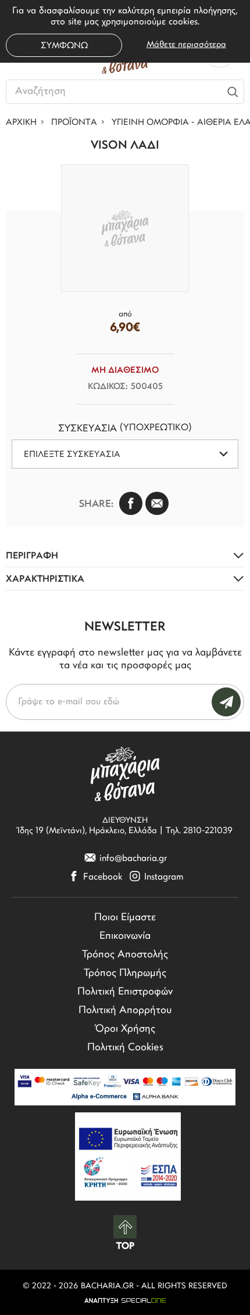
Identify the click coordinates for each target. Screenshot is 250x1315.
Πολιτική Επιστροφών (125, 992)
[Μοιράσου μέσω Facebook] (130, 503)
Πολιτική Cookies (125, 1048)
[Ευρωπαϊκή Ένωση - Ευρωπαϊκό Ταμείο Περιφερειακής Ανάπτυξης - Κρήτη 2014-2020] (128, 1156)
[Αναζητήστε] (233, 91)
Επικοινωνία (125, 936)
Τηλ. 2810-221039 (199, 831)
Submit (226, 701)
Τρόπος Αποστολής (125, 955)
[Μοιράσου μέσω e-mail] (157, 503)
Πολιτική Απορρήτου (125, 1011)
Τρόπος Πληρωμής (125, 973)
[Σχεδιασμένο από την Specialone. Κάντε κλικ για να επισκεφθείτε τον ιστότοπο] (125, 1300)
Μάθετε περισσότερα (186, 45)
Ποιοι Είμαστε (125, 918)
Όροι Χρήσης (125, 1029)
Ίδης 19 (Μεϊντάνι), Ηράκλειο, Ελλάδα (87, 831)
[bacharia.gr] (125, 773)
